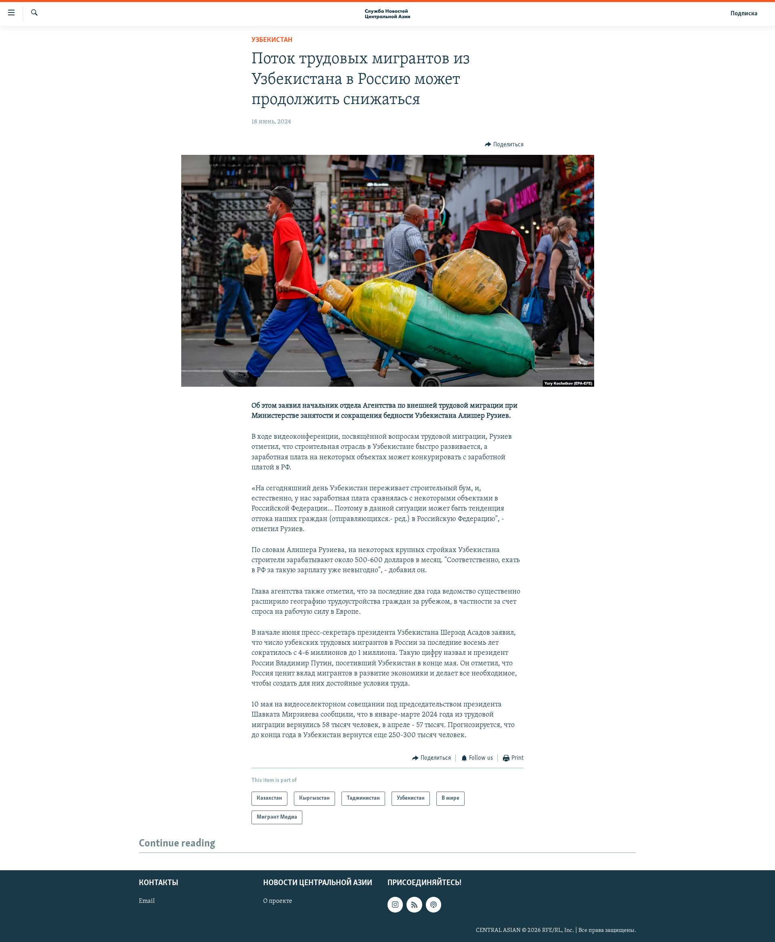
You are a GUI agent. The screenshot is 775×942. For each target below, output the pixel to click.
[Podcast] (433, 904)
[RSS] (414, 904)
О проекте (277, 901)
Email (147, 901)
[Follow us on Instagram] (395, 904)
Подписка (744, 13)
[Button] (504, 145)
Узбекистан (271, 40)
